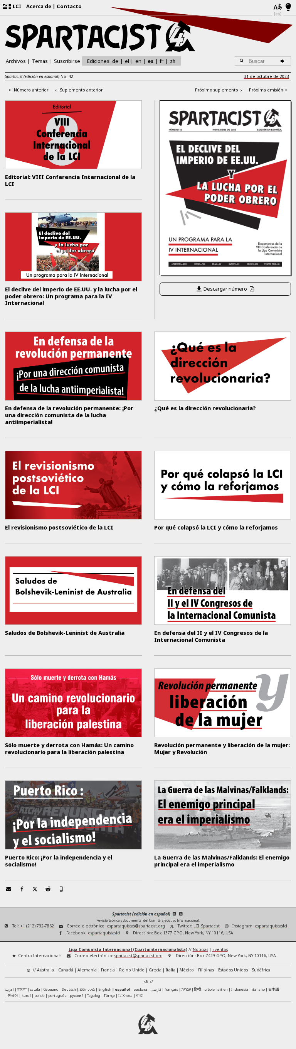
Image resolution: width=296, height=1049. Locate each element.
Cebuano (51, 989)
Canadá (65, 970)
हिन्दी (197, 989)
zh (172, 60)
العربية (9, 990)
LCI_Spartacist (206, 926)
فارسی (156, 989)
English (104, 989)
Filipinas (206, 970)
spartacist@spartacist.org (138, 955)
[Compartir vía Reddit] (48, 888)
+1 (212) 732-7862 (37, 926)
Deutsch (69, 989)
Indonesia (239, 989)
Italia (170, 970)
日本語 (273, 989)
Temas (40, 61)
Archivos (16, 61)
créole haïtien (216, 989)
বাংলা (22, 989)
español (122, 989)
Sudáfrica (261, 970)
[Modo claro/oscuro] (288, 8)
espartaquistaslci (271, 926)
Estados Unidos (233, 970)
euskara (140, 989)
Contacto (69, 6)
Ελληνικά (87, 989)
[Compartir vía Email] (8, 888)
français (171, 989)
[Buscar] (283, 61)
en (138, 61)
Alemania (87, 970)
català (35, 989)
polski (39, 995)
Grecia (155, 970)
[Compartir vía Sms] (61, 888)
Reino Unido (132, 970)
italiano (258, 989)
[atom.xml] (174, 914)
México (187, 970)
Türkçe (109, 995)
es (150, 61)
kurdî (26, 995)
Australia (45, 970)
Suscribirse (67, 61)
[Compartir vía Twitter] (34, 888)
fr (161, 61)
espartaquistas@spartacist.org (136, 926)
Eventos (220, 949)
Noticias (200, 949)
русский (77, 995)
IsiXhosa (125, 995)
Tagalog (93, 995)
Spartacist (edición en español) (141, 914)
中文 (139, 995)
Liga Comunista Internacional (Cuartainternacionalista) (128, 949)
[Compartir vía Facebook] (21, 888)
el (127, 61)
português (57, 995)
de (115, 61)
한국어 (13, 995)
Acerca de (38, 6)
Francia (108, 970)
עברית (186, 989)
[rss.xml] (181, 914)
